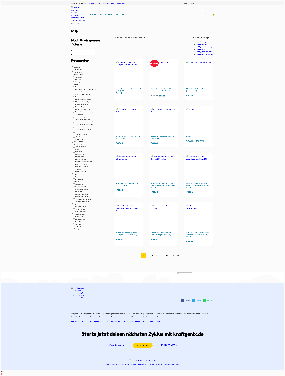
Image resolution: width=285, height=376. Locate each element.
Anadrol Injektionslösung (82, 94)
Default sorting (201, 42)
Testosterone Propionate (82, 127)
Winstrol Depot (79, 139)
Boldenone (78, 97)
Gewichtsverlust (78, 74)
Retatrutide (78, 79)
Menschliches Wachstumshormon (85, 89)
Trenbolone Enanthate (82, 134)
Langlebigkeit (79, 69)
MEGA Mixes (79, 216)
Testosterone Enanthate (82, 119)
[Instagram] (203, 3)
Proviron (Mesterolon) (82, 196)
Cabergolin (78, 152)
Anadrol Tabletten (80, 147)
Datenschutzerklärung (79, 321)
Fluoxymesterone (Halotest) (83, 161)
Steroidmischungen (80, 214)
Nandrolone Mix (80, 219)
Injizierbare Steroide (80, 92)
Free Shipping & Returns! (79, 3)
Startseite (92, 15)
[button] (186, 300)
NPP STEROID (78, 142)
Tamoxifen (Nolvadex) (82, 201)
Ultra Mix (78, 224)
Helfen (123, 15)
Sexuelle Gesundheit (80, 206)
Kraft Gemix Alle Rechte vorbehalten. (146, 360)
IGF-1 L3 (78, 176)
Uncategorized (78, 229)
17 (167, 255)
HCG (76, 87)
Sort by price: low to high (204, 52)
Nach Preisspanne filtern (85, 42)
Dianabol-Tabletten (81, 159)
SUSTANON (79, 114)
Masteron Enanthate (81, 104)
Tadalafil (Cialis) (80, 209)
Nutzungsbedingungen (99, 321)
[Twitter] (208, 3)
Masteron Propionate (81, 107)
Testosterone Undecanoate (83, 129)
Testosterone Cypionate (82, 117)
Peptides (76, 181)
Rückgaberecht (116, 321)
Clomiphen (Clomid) (81, 194)
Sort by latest (200, 49)
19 (178, 255)
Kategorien (80, 60)
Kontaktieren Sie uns (103, 3)
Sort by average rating (204, 47)
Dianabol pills (79, 157)
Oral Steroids (78, 144)
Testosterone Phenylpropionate (84, 124)
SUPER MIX (77, 226)
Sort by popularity (202, 44)
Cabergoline (79, 191)
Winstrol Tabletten (80, 171)
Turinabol (78, 169)
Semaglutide (79, 82)
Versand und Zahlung (132, 321)
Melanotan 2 (79, 179)
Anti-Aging (77, 67)
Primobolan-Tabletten (81, 166)
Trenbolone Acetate (81, 132)
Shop (101, 15)
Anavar (77, 149)
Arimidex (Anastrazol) (81, 189)
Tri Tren (77, 137)
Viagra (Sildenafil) (80, 211)
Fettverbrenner (78, 72)
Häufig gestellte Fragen (118, 3)
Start (72, 23)
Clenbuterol (78, 77)
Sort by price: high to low (204, 54)
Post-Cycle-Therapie (81, 164)
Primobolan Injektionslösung (84, 112)
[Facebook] (205, 3)
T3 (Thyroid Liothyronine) (83, 199)
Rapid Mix (78, 221)
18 (172, 255)
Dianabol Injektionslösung (83, 99)
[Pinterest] (211, 3)
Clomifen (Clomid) (80, 154)
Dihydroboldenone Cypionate (84, 102)
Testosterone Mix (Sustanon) (84, 122)
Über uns (91, 3)
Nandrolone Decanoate (82, 109)
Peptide (76, 174)
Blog (116, 15)
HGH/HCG (77, 84)
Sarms (76, 204)
